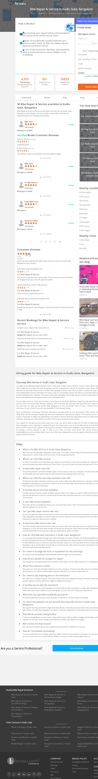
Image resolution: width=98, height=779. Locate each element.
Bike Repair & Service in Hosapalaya (54, 702)
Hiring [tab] (82, 98)
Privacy (75, 765)
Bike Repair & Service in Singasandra (21, 714)
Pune (96, 776)
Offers (52, 768)
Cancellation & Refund (80, 762)
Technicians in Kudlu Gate (22, 733)
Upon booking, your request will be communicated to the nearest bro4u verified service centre (46, 34)
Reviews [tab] (47, 98)
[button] (85, 43)
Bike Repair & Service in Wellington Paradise (54, 708)
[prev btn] (31, 241)
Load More (46, 158)
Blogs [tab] (65, 98)
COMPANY (55, 758)
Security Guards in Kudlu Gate (57, 727)
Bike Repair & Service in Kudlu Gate (24, 695)
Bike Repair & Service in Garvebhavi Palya (21, 702)
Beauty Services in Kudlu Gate (57, 733)
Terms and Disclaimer (80, 768)
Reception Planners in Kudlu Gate (56, 738)
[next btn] (60, 241)
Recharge (53, 765)
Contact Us (54, 772)
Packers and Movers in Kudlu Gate (24, 738)
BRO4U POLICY (79, 758)
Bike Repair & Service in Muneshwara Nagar (54, 695)
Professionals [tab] (26, 98)
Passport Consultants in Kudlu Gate (57, 744)
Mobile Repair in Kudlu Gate (23, 743)
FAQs (74, 772)
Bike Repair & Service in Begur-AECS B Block (24, 708)
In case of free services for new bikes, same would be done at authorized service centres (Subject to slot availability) (46, 52)
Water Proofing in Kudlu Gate (24, 727)
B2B (51, 775)
